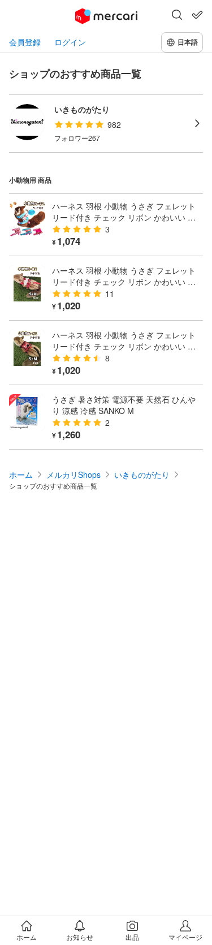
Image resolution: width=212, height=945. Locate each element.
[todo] (197, 14)
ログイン (70, 42)
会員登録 (25, 42)
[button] (177, 16)
